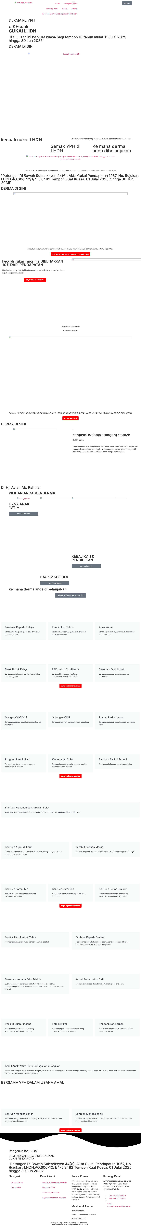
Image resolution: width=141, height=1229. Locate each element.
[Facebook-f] (11, 1224)
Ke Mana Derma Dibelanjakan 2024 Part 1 (59, 14)
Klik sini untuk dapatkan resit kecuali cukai (70, 254)
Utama (57, 4)
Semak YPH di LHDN (65, 148)
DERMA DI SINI (21, 46)
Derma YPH (16, 1187)
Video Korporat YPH (50, 1192)
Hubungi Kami (52, 9)
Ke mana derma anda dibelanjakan (112, 148)
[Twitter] (17, 1224)
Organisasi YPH (48, 1187)
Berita (64, 9)
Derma (74, 9)
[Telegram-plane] (23, 1224)
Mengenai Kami (70, 4)
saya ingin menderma (35, 280)
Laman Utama (17, 1182)
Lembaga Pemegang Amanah (54, 1182)
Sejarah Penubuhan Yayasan (54, 1198)
